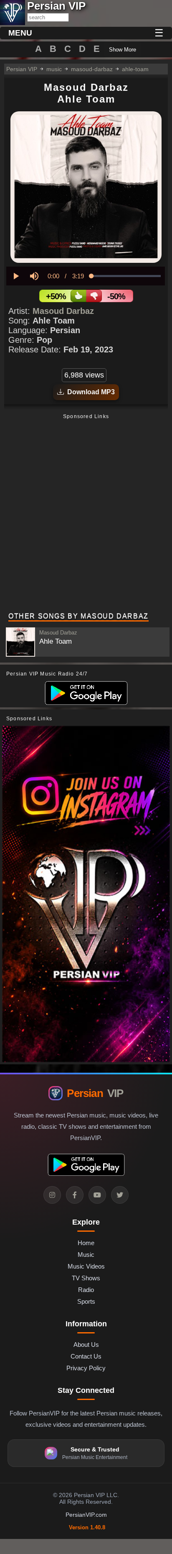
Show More (122, 49)
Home (86, 1242)
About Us (86, 1344)
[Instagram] (52, 1195)
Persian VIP (21, 69)
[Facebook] (74, 1195)
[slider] (126, 276)
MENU (20, 32)
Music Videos (86, 1266)
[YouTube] (97, 1195)
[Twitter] (120, 1195)
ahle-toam (135, 69)
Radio (86, 1289)
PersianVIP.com (86, 1514)
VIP (95, 1093)
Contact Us (86, 1356)
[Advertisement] (86, 514)
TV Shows (86, 1278)
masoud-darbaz (92, 69)
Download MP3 (89, 392)
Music (86, 1254)
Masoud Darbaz (63, 311)
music (54, 69)
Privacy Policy (86, 1368)
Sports (86, 1301)
